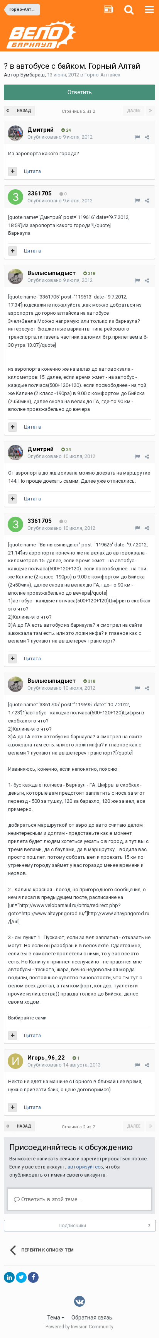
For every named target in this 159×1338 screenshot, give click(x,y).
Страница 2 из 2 (79, 111)
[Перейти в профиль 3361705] (15, 197)
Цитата (32, 171)
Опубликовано (60, 137)
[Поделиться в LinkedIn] (9, 1277)
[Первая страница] (8, 111)
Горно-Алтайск (102, 75)
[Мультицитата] (12, 171)
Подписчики (72, 1225)
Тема (54, 1317)
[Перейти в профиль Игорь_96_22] (15, 1061)
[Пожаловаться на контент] (137, 137)
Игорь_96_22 (46, 1057)
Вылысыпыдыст (51, 273)
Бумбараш (32, 75)
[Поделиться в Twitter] (21, 1277)
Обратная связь (91, 1317)
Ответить (80, 92)
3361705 (39, 193)
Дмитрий (40, 129)
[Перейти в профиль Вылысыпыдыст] (15, 276)
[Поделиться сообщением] (147, 137)
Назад (24, 111)
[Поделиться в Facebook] (33, 1277)
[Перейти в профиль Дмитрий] (15, 133)
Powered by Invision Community (79, 1327)
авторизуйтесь (85, 1167)
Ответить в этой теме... (50, 1199)
